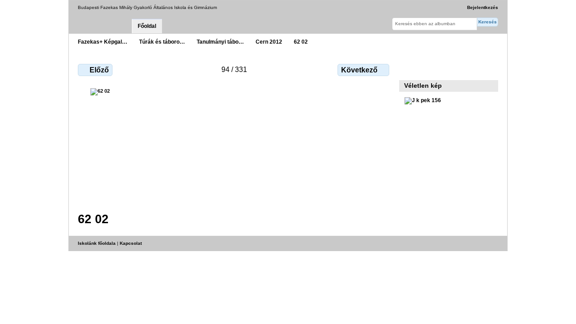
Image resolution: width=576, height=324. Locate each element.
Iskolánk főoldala (97, 243)
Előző (99, 70)
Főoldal (147, 26)
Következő (359, 70)
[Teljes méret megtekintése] (234, 144)
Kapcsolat (131, 243)
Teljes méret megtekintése (409, 69)
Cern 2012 (269, 42)
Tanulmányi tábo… (220, 42)
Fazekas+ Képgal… (102, 42)
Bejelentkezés (482, 7)
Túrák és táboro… (162, 42)
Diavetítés (428, 69)
